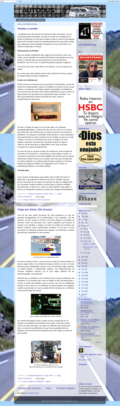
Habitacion (32, 200)
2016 (83, 272)
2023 (83, 223)
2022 (83, 226)
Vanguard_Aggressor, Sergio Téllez (91, 356)
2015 (83, 275)
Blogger (75, 401)
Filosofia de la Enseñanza (90, 320)
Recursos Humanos (88, 334)
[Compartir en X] (40, 197)
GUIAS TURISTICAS (37, 20)
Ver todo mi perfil (85, 360)
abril (85, 235)
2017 (83, 269)
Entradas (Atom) (33, 393)
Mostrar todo (99, 342)
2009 (83, 294)
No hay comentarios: (24, 197)
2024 (83, 220)
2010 (83, 291)
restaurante (46, 200)
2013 (83, 282)
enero (85, 253)
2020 (83, 260)
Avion (25, 381)
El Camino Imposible (88, 329)
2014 (83, 279)
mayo (85, 232)
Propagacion (40, 381)
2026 (83, 213)
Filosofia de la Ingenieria (90, 327)
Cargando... (83, 47)
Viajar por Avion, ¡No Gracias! (34, 209)
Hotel (39, 200)
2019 (83, 263)
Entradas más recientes (29, 388)
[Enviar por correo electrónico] (36, 197)
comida (25, 200)
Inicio (48, 388)
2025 (83, 216)
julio (85, 229)
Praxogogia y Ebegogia (88, 321)
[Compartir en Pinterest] (44, 197)
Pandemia (31, 381)
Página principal (22, 20)
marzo (85, 238)
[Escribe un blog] (38, 197)
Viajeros (48, 381)
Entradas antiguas (66, 388)
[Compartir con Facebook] (42, 197)
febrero (86, 241)
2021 (83, 257)
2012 (83, 285)
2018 (83, 266)
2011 (83, 288)
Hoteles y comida (27, 28)
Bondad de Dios (87, 302)
